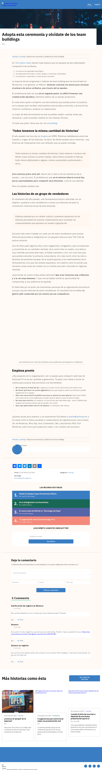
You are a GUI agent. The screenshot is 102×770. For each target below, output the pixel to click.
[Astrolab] (10, 4)
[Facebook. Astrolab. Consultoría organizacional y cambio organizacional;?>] (85, 766)
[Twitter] (24, 466)
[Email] (34, 466)
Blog (89, 4)
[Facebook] (14, 466)
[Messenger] (19, 466)
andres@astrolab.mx (78, 416)
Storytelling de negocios (22, 478)
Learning (22, 57)
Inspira (44, 136)
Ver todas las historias (85, 678)
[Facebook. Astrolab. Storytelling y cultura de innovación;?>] (94, 766)
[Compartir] (39, 466)
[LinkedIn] (29, 466)
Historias (15, 57)
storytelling (52, 123)
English (97, 4)
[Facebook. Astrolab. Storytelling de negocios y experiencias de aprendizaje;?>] (89, 766)
